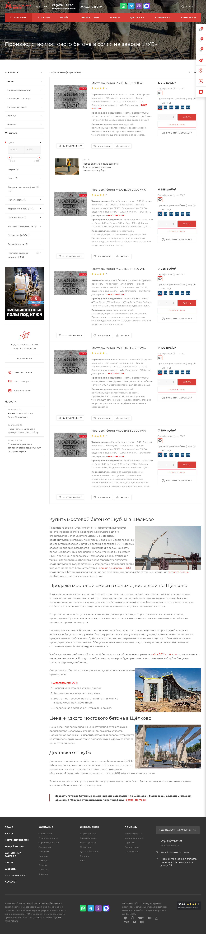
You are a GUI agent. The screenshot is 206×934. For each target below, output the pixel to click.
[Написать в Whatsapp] (123, 6)
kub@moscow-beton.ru (63, 8)
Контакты (43, 851)
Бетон (9, 833)
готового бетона (178, 571)
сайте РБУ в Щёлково (164, 654)
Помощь (131, 827)
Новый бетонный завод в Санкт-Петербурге (21, 415)
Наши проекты (88, 842)
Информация (89, 827)
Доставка (85, 856)
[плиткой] (190, 72)
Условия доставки (134, 838)
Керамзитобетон (17, 840)
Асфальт (11, 881)
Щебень (10, 869)
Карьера (43, 874)
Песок (9, 862)
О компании (45, 833)
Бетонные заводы (48, 838)
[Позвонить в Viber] (139, 6)
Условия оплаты (133, 833)
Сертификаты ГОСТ (48, 842)
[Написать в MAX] (146, 6)
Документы (44, 847)
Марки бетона (88, 833)
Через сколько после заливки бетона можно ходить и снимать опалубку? (101, 167)
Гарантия (130, 842)
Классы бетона (88, 838)
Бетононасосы (15, 875)
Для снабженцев (89, 851)
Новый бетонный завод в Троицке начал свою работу (23, 431)
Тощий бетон (14, 846)
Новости (10, 401)
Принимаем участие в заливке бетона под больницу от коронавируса (24, 448)
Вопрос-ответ (132, 847)
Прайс (9, 827)
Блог (82, 860)
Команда (43, 860)
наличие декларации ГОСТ (114, 567)
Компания (45, 827)
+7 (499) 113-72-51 (63, 5)
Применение (132, 851)
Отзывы (42, 865)
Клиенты (43, 869)
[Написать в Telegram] (131, 6)
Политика (85, 847)
